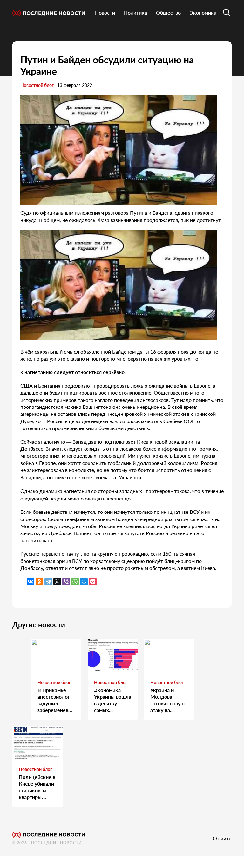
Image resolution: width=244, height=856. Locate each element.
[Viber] (66, 581)
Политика (135, 13)
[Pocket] (93, 581)
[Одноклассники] (39, 581)
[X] (57, 581)
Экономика (203, 13)
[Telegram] (48, 581)
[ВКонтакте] (30, 581)
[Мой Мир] (84, 581)
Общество (168, 13)
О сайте (222, 838)
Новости (105, 13)
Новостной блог (37, 85)
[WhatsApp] (75, 581)
